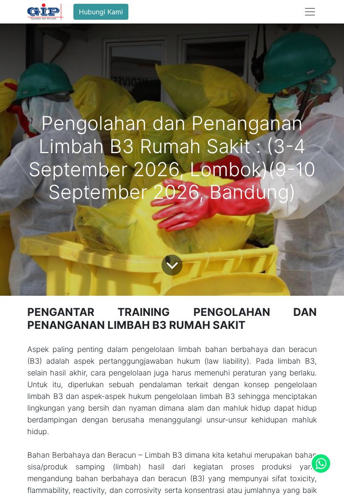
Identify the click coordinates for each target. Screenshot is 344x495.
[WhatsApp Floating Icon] (320, 463)
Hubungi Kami (101, 12)
